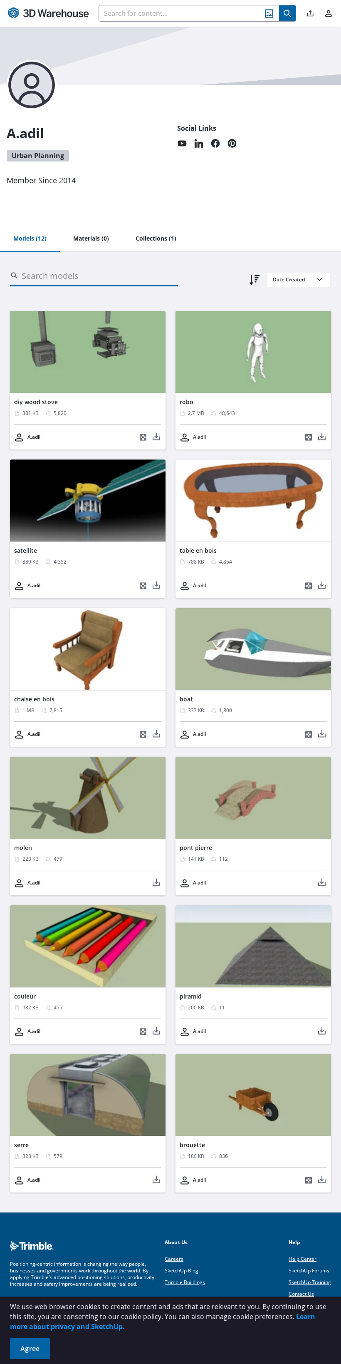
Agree (30, 1348)
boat (186, 699)
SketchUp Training (310, 1282)
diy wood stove (36, 402)
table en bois (198, 550)
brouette (192, 1145)
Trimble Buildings (185, 1282)
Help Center (302, 1258)
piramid (191, 996)
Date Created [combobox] (289, 279)
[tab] (30, 239)
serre (21, 1145)
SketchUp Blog (181, 1270)
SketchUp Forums (309, 1270)
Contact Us (301, 1293)
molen (23, 848)
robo (186, 402)
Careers (174, 1258)
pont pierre (196, 848)
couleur (25, 996)
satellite (25, 550)
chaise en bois (34, 699)
